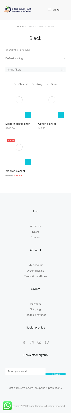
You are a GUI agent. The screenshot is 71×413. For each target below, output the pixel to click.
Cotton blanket (47, 123)
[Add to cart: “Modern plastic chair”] (28, 115)
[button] (54, 10)
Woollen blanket (15, 170)
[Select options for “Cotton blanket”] (61, 115)
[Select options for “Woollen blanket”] (28, 162)
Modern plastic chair (17, 123)
